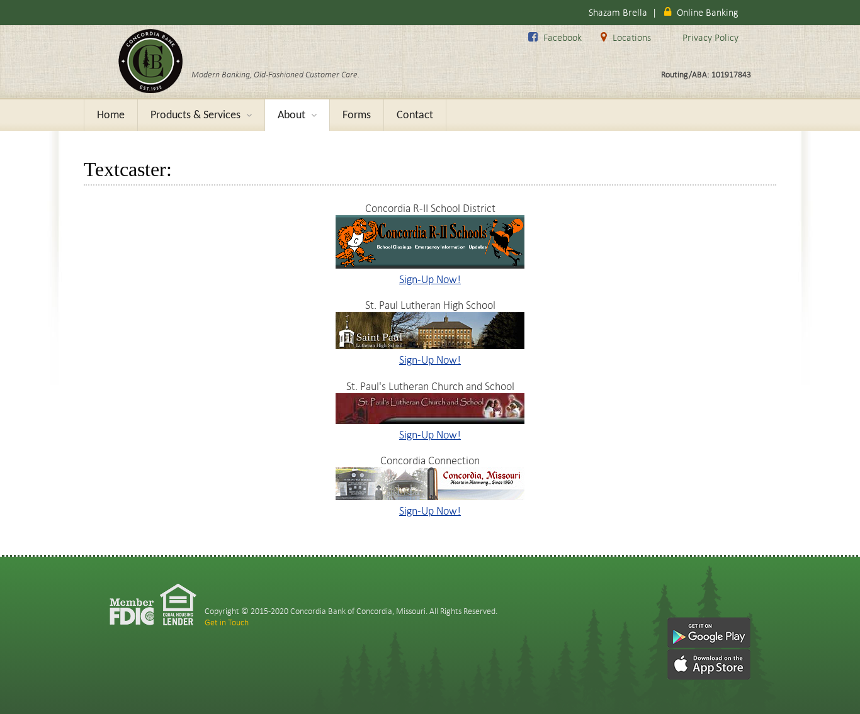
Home (111, 115)
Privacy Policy (710, 37)
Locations (632, 37)
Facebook (562, 37)
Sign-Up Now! (430, 279)
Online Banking (707, 12)
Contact (415, 115)
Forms (356, 115)
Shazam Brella (618, 12)
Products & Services (201, 115)
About (297, 115)
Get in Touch (227, 622)
